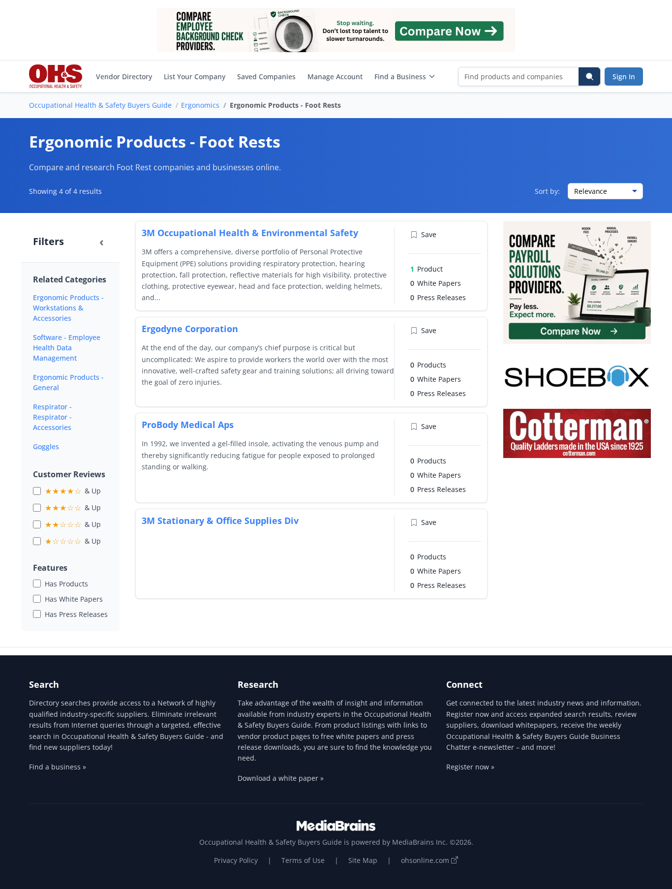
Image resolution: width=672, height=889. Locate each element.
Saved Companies (266, 76)
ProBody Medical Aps (188, 424)
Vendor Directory (124, 76)
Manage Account (335, 76)
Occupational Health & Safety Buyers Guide (100, 105)
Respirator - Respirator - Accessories (52, 417)
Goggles (46, 446)
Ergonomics (200, 105)
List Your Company (194, 76)
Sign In (623, 76)
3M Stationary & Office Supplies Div (220, 520)
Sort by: (547, 191)
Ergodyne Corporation (190, 329)
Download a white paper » (281, 778)
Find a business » (57, 766)
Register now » (470, 766)
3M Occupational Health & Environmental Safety (250, 233)
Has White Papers (74, 599)
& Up (73, 491)
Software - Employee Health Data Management (66, 348)
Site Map (362, 860)
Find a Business (400, 76)
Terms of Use (303, 860)
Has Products (66, 583)
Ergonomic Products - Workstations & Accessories (68, 308)
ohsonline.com (426, 860)
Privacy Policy (236, 860)
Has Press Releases (76, 614)
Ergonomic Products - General (68, 382)
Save (428, 234)
